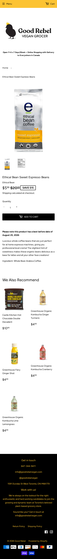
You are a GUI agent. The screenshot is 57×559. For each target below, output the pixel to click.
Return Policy (19, 526)
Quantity (6, 201)
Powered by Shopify (37, 541)
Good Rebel (20, 541)
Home (5, 68)
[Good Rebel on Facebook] (46, 532)
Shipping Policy (35, 526)
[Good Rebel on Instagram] (51, 532)
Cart (52, 4)
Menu (9, 4)
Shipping (6, 193)
